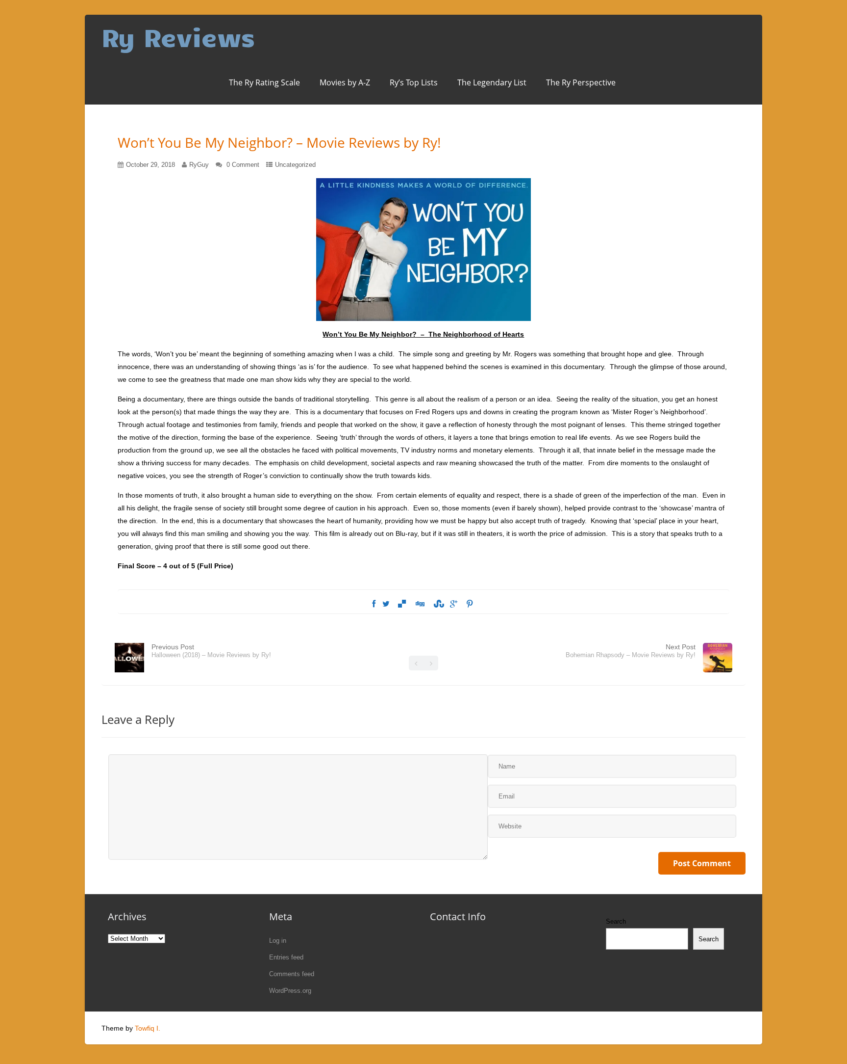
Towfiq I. (147, 1028)
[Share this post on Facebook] (374, 604)
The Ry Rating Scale (264, 82)
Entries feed (286, 957)
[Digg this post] (419, 604)
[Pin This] (469, 604)
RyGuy (199, 164)
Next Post (631, 651)
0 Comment (242, 164)
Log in (277, 940)
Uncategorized (295, 164)
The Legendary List (491, 82)
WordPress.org (290, 990)
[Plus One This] (454, 604)
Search (616, 921)
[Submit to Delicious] (402, 604)
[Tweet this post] (386, 604)
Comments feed (291, 974)
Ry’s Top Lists (414, 82)
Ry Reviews (178, 37)
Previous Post (211, 651)
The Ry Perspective (581, 82)
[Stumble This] (437, 604)
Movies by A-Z (345, 82)
